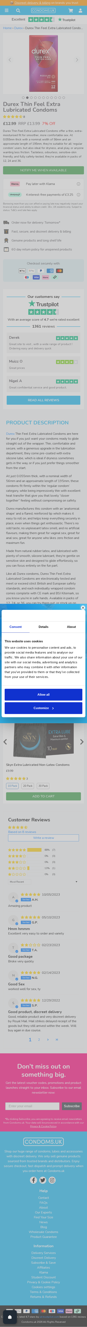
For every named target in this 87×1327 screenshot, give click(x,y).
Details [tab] (44, 627)
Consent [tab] (16, 627)
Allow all (43, 694)
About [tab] (71, 627)
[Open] (10, 1317)
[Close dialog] (83, 608)
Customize (41, 708)
